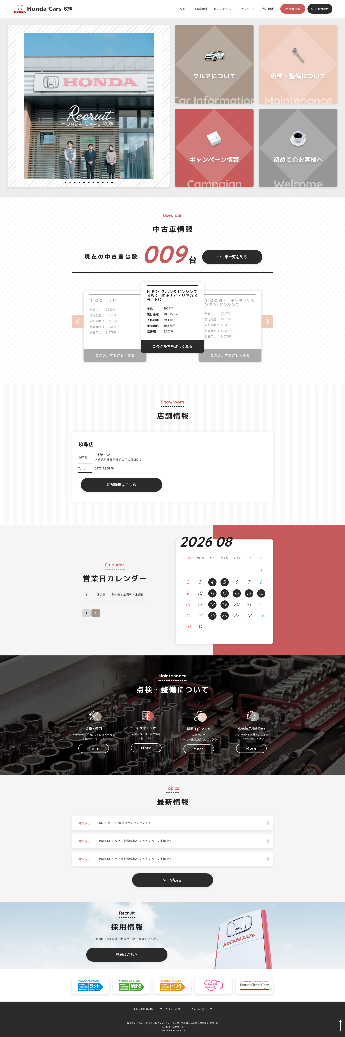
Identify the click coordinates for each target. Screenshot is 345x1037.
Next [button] (267, 321)
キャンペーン (247, 9)
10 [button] (107, 182)
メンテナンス (222, 9)
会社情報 (268, 9)
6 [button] (88, 182)
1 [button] (65, 182)
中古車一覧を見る (232, 257)
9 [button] (103, 182)
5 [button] (84, 182)
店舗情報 (201, 9)
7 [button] (93, 182)
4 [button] (79, 182)
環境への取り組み (143, 1009)
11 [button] (112, 182)
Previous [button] (78, 321)
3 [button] (74, 182)
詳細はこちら (127, 954)
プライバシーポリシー (173, 1009)
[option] (89, 106)
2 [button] (70, 182)
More (175, 880)
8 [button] (98, 182)
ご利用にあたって (201, 1009)
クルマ (184, 9)
